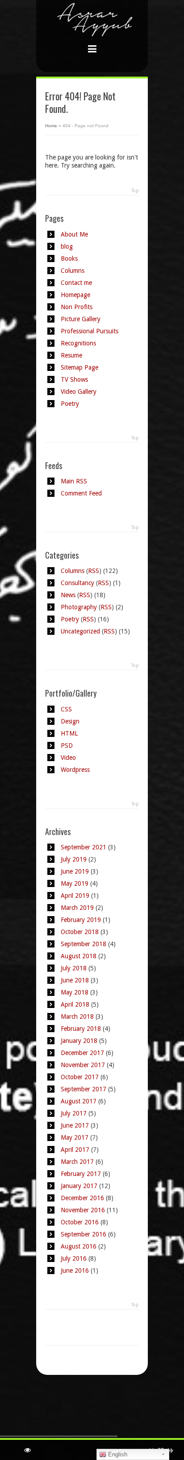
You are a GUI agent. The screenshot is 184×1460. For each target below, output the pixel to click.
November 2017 (83, 1064)
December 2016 (82, 1198)
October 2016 (80, 1222)
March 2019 (77, 907)
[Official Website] (92, 29)
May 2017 (74, 1137)
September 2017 (83, 1089)
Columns (72, 270)
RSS (93, 570)
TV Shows (74, 379)
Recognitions (78, 343)
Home (51, 125)
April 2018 (75, 1004)
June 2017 (75, 1125)
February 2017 (81, 1173)
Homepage (75, 294)
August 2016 (78, 1246)
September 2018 (83, 943)
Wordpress (75, 769)
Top (135, 190)
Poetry (70, 403)
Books (69, 258)
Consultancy (77, 582)
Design (70, 721)
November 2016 (83, 1210)
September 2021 (83, 847)
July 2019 (74, 859)
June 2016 (75, 1270)
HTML (69, 733)
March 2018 (77, 1016)
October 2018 (80, 931)
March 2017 (77, 1161)
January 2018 (79, 1040)
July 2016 (74, 1258)
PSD (67, 745)
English (116, 1454)
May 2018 (74, 992)
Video (68, 757)
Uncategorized (80, 631)
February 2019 (81, 919)
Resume (71, 355)
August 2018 (78, 956)
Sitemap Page (79, 367)
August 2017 (78, 1101)
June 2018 (75, 980)
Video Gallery (78, 391)
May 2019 (74, 883)
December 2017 (82, 1052)
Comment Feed (81, 493)
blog (67, 246)
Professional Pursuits (89, 331)
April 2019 (75, 895)
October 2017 (80, 1077)
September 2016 (83, 1234)
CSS (66, 709)
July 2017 (74, 1113)
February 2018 (81, 1028)
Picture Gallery (80, 319)
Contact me (76, 282)
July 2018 (74, 968)
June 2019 (75, 871)
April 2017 (75, 1149)
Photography (79, 607)
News (68, 595)
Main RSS (74, 481)
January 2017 (79, 1185)
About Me (74, 234)
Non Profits (76, 306)
